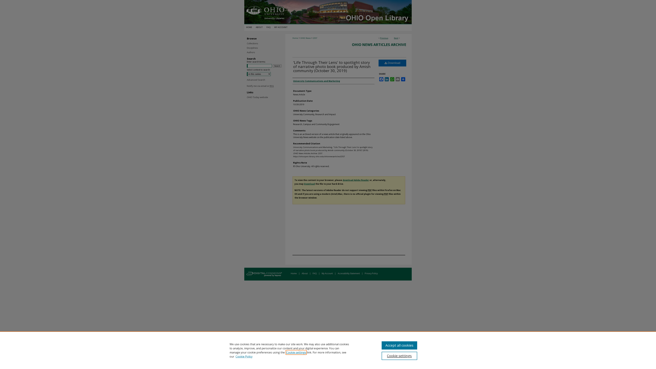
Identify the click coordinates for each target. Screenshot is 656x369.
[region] (328, 350)
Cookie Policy (244, 356)
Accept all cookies (399, 345)
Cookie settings (296, 352)
